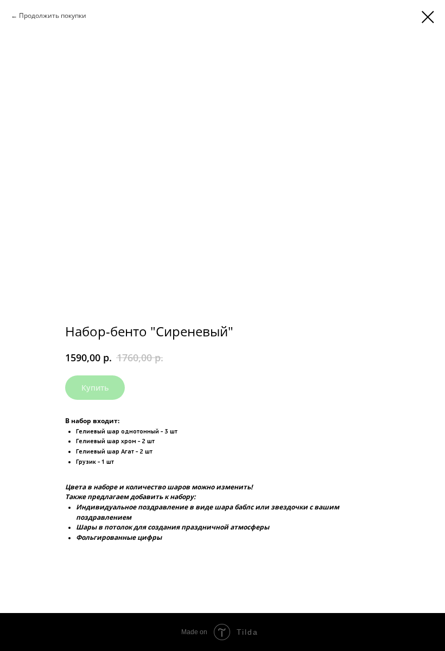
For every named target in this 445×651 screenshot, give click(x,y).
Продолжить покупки (52, 15)
